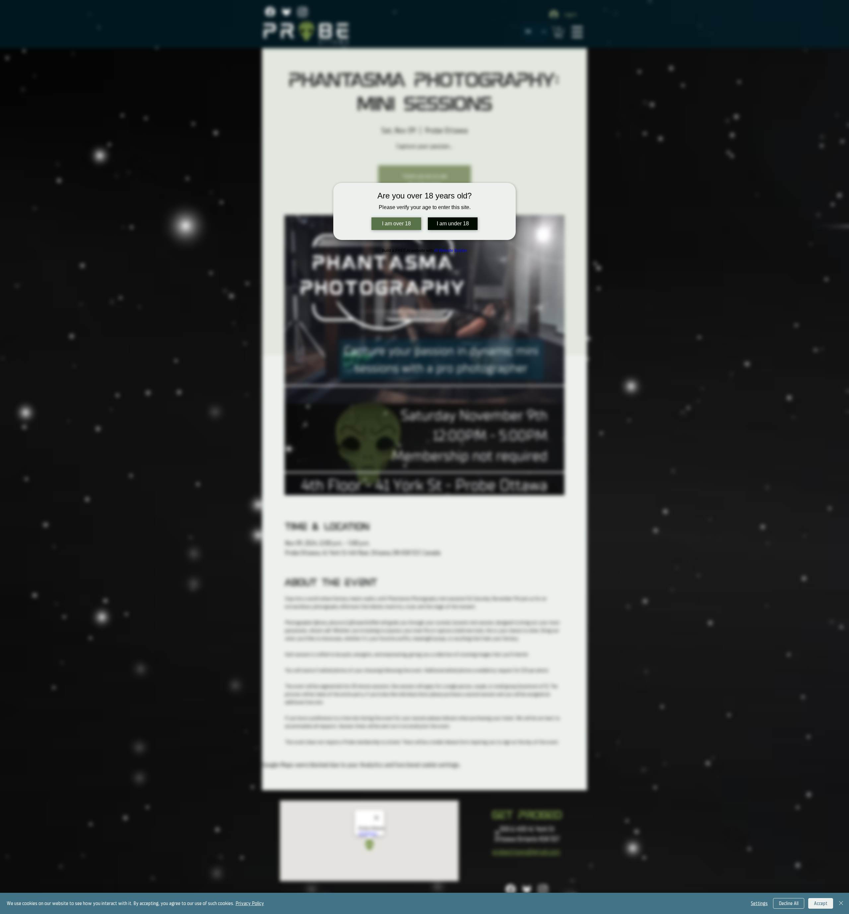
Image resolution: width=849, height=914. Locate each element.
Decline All (789, 903)
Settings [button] (759, 903)
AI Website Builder (450, 250)
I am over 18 (396, 223)
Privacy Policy (249, 903)
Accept (820, 903)
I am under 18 (453, 223)
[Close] (841, 903)
